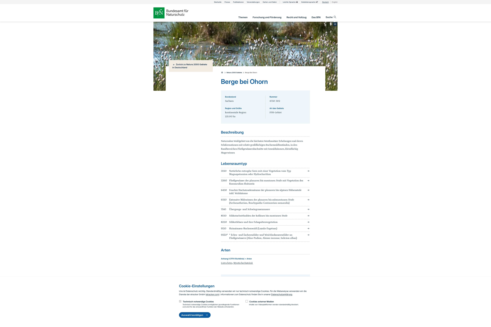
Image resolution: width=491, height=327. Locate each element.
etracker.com (212, 294)
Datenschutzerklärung (281, 294)
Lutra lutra (226, 263)
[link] (243, 17)
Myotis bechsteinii (243, 263)
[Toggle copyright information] (335, 24)
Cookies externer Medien (261, 301)
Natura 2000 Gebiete (234, 72)
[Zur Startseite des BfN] (175, 13)
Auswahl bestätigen (192, 315)
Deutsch (325, 2)
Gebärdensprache (308, 2)
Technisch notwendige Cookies (198, 301)
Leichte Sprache (289, 2)
